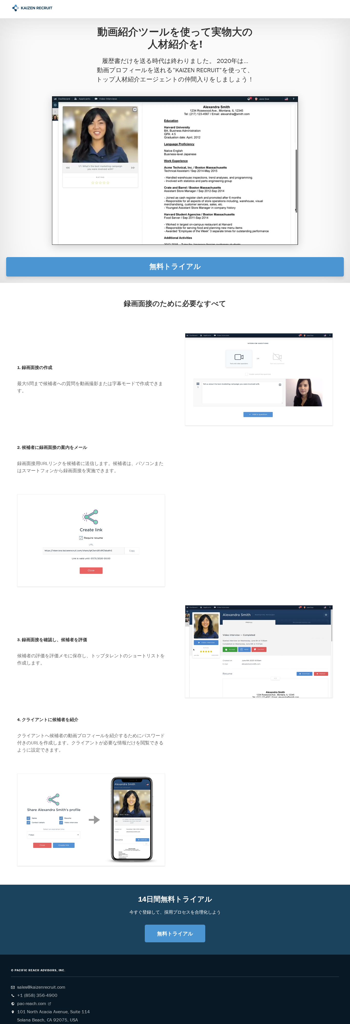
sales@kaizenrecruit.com (41, 978)
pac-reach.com (31, 994)
